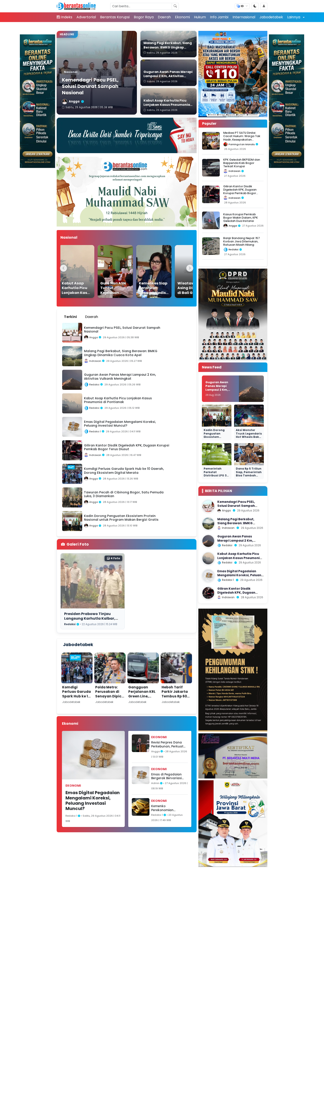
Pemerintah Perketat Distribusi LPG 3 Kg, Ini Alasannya (216, 474)
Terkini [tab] (70, 316)
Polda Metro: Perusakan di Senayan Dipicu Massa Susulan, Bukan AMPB (109, 696)
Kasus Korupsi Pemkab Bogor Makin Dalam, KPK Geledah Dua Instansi (240, 217)
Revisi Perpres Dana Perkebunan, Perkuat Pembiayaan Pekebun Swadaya (168, 744)
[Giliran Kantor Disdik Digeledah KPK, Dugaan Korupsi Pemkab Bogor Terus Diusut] (208, 593)
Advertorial (86, 17)
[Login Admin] (263, 6)
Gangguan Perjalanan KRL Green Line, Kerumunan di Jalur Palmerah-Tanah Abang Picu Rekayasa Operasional (142, 705)
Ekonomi (182, 17)
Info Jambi (219, 17)
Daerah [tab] (91, 316)
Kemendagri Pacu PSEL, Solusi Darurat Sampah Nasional (236, 506)
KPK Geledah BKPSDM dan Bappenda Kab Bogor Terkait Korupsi (241, 163)
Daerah (164, 17)
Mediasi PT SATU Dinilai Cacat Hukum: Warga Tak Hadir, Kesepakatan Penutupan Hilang (241, 138)
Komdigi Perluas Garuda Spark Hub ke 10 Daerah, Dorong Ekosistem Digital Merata (76, 698)
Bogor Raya (144, 17)
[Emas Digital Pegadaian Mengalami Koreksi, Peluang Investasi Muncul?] (208, 575)
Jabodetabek (271, 17)
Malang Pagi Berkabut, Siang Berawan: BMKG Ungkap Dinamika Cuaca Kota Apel (237, 525)
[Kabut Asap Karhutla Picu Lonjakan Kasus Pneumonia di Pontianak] (66, 271)
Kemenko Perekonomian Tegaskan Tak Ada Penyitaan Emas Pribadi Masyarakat (166, 808)
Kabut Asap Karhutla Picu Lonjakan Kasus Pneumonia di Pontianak (239, 558)
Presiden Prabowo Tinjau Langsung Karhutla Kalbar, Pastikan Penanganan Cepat (91, 618)
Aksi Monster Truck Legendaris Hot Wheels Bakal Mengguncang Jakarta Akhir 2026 (249, 438)
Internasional (244, 17)
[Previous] (63, 268)
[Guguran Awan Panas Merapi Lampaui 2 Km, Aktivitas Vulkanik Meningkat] (208, 541)
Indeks (66, 17)
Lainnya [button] (294, 17)
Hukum (200, 17)
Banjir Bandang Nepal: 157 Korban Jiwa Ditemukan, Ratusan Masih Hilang (241, 241)
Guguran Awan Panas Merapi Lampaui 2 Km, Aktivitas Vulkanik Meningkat (219, 389)
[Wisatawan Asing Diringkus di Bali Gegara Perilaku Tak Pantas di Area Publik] (182, 271)
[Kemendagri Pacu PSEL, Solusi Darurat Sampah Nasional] (208, 506)
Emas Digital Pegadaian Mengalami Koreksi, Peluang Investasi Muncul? (92, 801)
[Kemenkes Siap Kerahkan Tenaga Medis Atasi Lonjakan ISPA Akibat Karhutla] (144, 271)
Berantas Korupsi (115, 17)
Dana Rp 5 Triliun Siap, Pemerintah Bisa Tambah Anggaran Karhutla (249, 475)
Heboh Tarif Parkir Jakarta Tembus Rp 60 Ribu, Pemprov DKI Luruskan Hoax (175, 698)
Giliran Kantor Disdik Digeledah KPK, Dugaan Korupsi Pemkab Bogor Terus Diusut (240, 191)
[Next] (189, 268)
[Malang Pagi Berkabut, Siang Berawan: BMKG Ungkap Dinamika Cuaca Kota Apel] (208, 523)
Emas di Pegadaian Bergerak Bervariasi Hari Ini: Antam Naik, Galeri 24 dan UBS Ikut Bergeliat (168, 776)
